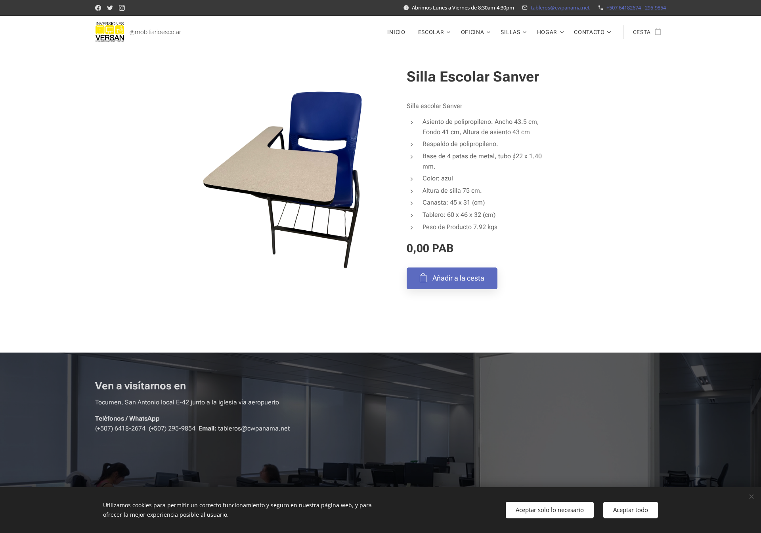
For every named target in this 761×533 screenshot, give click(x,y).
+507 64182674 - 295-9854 (636, 7)
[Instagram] (122, 8)
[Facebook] (98, 8)
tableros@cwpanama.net (560, 7)
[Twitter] (110, 8)
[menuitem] (398, 32)
